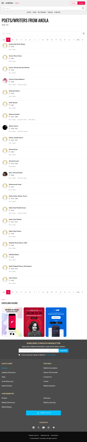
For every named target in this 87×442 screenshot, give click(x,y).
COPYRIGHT (54, 435)
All (4, 40)
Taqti (3, 377)
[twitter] (38, 427)
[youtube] (43, 427)
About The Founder (51, 372)
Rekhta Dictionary (8, 402)
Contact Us (48, 377)
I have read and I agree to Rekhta (38, 355)
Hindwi (4, 398)
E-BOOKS (57, 12)
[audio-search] (83, 8)
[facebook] (33, 427)
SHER (34, 12)
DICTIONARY (42, 12)
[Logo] (9, 3)
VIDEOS (50, 12)
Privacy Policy (50, 355)
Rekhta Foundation (51, 368)
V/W (77, 40)
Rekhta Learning (49, 402)
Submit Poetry (7, 386)
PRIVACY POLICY (34, 435)
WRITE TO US (46, 413)
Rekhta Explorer (49, 386)
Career (46, 381)
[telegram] (53, 427)
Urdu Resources (7, 381)
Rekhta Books (7, 407)
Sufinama (47, 398)
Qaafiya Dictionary (8, 372)
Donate (73, 3)
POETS (29, 12)
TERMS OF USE (45, 435)
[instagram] (48, 427)
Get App (81, 3)
